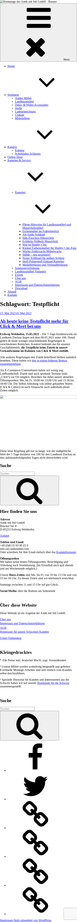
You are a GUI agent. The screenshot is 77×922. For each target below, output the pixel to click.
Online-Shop (15, 157)
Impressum (6, 920)
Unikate (19, 114)
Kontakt (12, 295)
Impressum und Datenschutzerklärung (37, 284)
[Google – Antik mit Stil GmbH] (35, 827)
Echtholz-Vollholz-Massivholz (40, 241)
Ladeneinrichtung (25, 111)
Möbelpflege (22, 118)
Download (21, 288)
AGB (18, 281)
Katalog (12, 147)
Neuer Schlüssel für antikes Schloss (43, 258)
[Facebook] (35, 770)
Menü (67, 59)
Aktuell (11, 291)
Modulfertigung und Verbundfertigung (45, 264)
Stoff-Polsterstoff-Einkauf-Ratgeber (43, 261)
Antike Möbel (23, 98)
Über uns (20, 278)
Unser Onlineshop (10, 638)
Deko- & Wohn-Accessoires (31, 104)
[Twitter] (35, 799)
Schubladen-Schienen (28, 153)
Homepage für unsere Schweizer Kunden (24, 631)
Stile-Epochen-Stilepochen (38, 237)
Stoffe (18, 108)
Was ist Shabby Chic (34, 244)
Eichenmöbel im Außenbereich (40, 231)
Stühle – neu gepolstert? (36, 254)
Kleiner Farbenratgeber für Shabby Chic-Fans (49, 248)
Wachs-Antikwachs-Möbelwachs (41, 251)
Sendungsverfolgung (27, 268)
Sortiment (13, 94)
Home (11, 66)
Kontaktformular (66, 552)
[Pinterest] (35, 856)
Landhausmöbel (24, 101)
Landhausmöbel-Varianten (30, 271)
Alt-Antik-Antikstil (33, 234)
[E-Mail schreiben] (35, 885)
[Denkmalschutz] (35, 913)
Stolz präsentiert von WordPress (32, 920)
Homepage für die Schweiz (53, 683)
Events (19, 274)
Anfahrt (4, 535)
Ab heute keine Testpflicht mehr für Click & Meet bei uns (34, 324)
